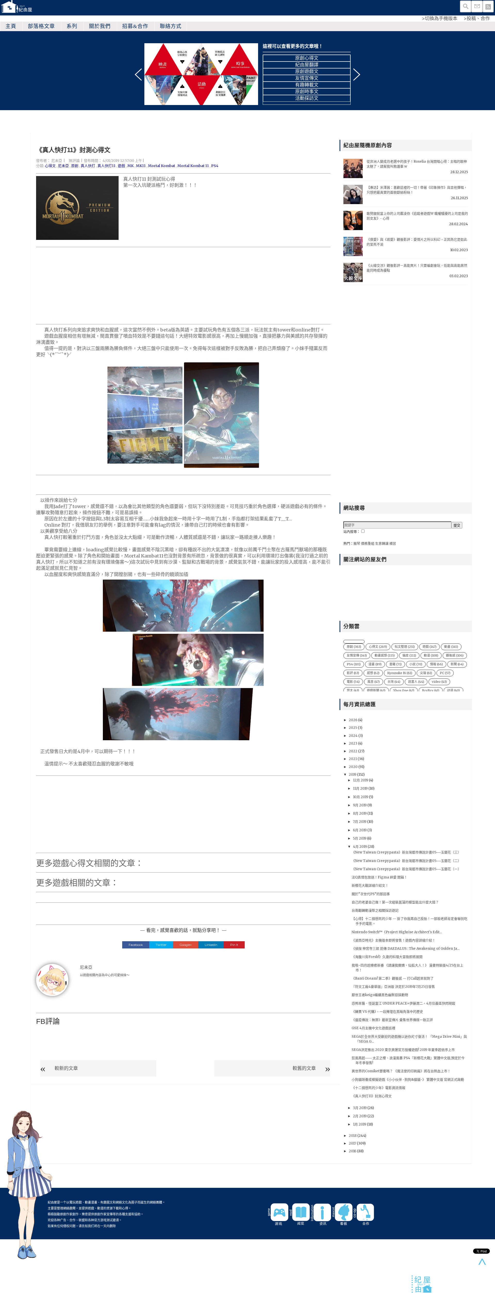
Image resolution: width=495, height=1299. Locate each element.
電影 (353, 682)
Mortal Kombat (161, 165)
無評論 (74, 160)
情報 (436, 664)
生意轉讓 (382, 543)
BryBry (430, 690)
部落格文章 (41, 26)
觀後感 (455, 655)
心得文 (50, 165)
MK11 (141, 165)
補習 (392, 543)
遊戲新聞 (376, 690)
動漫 (431, 655)
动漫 (453, 690)
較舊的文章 (304, 1068)
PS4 (214, 165)
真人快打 (88, 165)
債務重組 (367, 543)
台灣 (393, 682)
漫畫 (375, 664)
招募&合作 (135, 26)
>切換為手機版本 (439, 18)
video (439, 682)
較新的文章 (66, 1068)
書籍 (395, 664)
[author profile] (52, 980)
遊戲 (121, 165)
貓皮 (409, 655)
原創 (74, 165)
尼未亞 (56, 160)
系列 (72, 26)
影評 (353, 673)
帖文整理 (405, 647)
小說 (415, 664)
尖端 (426, 673)
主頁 (10, 26)
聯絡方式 (171, 26)
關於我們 (100, 26)
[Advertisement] (183, 286)
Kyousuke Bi (399, 673)
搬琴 (356, 543)
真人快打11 (106, 165)
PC (445, 673)
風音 (373, 682)
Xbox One (403, 690)
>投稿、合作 (477, 18)
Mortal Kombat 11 (193, 165)
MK (130, 165)
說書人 (416, 682)
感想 (373, 673)
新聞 (457, 664)
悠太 (353, 690)
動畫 (451, 647)
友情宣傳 (357, 655)
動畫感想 (385, 655)
